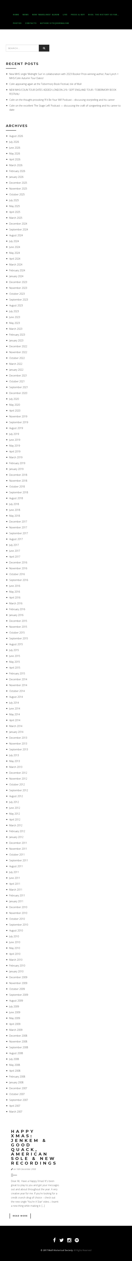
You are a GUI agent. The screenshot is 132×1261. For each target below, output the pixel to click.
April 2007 (14, 1105)
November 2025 (18, 188)
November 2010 (18, 913)
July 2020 (14, 399)
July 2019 (14, 434)
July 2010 (14, 936)
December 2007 (18, 1088)
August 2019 (16, 428)
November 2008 (18, 1041)
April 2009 (14, 1024)
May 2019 (14, 445)
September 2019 (18, 422)
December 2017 (18, 521)
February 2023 (17, 334)
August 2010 (16, 930)
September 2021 (18, 387)
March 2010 (15, 959)
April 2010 (14, 954)
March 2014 (15, 726)
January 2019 (16, 469)
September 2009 (18, 994)
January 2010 (16, 971)
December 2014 (18, 679)
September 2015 (18, 638)
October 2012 (17, 784)
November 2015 (18, 626)
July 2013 (14, 755)
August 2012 (16, 796)
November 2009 (18, 983)
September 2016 (18, 580)
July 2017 (14, 545)
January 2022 (16, 369)
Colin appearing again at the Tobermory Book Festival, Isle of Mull (45, 84)
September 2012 (18, 790)
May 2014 (14, 714)
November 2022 (18, 352)
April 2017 (14, 556)
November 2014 (18, 685)
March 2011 (15, 889)
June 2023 (14, 317)
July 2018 (14, 504)
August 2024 (16, 235)
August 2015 (16, 644)
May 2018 (14, 515)
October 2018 (17, 486)
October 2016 (17, 574)
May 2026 (14, 153)
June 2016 (14, 585)
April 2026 (14, 159)
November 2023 (18, 288)
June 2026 (14, 147)
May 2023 (14, 323)
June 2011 (14, 878)
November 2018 (18, 480)
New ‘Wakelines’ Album (45, 14)
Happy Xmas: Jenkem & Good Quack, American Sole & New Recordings (34, 1147)
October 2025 (17, 194)
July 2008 (14, 1059)
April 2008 (14, 1070)
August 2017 (16, 539)
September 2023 (18, 299)
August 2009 (16, 1000)
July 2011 (14, 872)
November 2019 (18, 416)
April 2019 (14, 451)
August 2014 (16, 696)
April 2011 (14, 883)
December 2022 (18, 346)
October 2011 (17, 854)
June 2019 (14, 439)
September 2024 (18, 229)
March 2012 (15, 825)
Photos (17, 23)
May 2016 (14, 591)
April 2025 (14, 212)
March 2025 (15, 217)
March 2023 (15, 328)
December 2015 (18, 621)
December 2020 (18, 393)
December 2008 (18, 1035)
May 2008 (14, 1064)
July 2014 (14, 702)
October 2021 (17, 381)
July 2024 (14, 241)
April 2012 (14, 819)
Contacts (31, 23)
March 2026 (15, 165)
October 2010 (17, 918)
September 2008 (18, 1047)
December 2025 (18, 182)
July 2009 (14, 1006)
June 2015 (14, 656)
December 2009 (18, 977)
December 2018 (18, 474)
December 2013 (18, 737)
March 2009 (15, 1029)
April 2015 (14, 667)
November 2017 (18, 527)
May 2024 (14, 252)
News (26, 14)
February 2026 (17, 171)
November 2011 (18, 848)
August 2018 (16, 498)
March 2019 (15, 457)
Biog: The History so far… (103, 14)
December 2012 (18, 772)
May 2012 (14, 813)
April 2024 (14, 258)
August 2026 (16, 136)
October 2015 (17, 632)
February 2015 (17, 673)
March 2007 (15, 1111)
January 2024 (16, 276)
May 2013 (14, 761)
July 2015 (14, 650)
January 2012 (16, 837)
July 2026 (14, 141)
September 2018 (18, 492)
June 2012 (14, 807)
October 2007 (17, 1094)
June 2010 (14, 942)
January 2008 (16, 1082)
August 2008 (16, 1053)
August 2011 (16, 866)
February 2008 (17, 1076)
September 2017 (18, 533)
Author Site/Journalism (54, 23)
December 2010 (18, 907)
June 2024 (14, 247)
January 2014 (16, 732)
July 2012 (14, 802)
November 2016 (18, 568)
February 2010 (17, 965)
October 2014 (17, 691)
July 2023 (14, 311)
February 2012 (17, 831)
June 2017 (14, 550)
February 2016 (17, 609)
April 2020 (14, 410)
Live (65, 14)
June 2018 (14, 510)
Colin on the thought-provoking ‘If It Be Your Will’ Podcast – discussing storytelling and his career (62, 99)
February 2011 (17, 895)
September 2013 (18, 749)
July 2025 (14, 200)
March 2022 (15, 363)
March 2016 (15, 603)
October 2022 (17, 358)
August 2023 (16, 305)
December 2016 (18, 562)
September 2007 (18, 1100)
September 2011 (18, 860)
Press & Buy (78, 14)
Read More (20, 1216)
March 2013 (15, 767)
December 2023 (18, 282)
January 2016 (16, 615)
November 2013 (18, 743)
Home (16, 14)
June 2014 (14, 708)
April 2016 (14, 597)
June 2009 (14, 1012)
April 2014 (14, 720)
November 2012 (18, 778)
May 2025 (14, 206)
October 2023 (17, 293)
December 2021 (18, 375)
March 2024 (15, 264)
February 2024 (17, 270)
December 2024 (18, 223)
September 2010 (18, 924)
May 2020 (14, 404)
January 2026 (16, 177)
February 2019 (17, 463)
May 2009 (14, 1018)
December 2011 (18, 843)
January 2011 (16, 901)
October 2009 (17, 989)
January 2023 (16, 340)
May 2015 (14, 661)
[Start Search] (44, 48)
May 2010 (14, 948)
